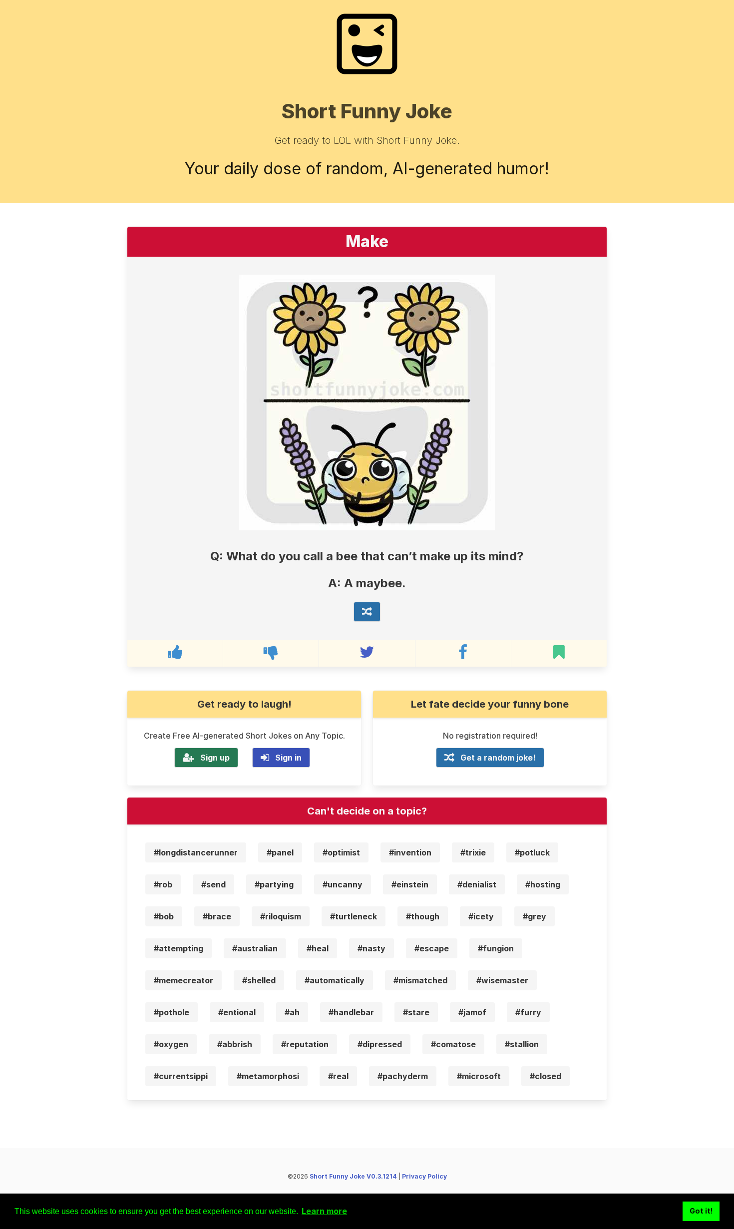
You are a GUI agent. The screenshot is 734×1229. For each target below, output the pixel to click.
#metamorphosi (268, 1076)
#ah (292, 1012)
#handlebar (351, 1012)
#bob (164, 916)
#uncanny (343, 884)
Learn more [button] (324, 1211)
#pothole (171, 1012)
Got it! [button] (701, 1211)
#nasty (371, 948)
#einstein (409, 884)
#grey (534, 916)
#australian (255, 948)
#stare (416, 1012)
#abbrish (234, 1044)
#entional (237, 1012)
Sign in (288, 758)
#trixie (473, 852)
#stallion (522, 1044)
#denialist (476, 884)
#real (338, 1076)
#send (213, 884)
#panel (280, 852)
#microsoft (479, 1076)
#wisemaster (502, 980)
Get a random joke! (498, 758)
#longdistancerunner (196, 852)
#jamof (472, 1012)
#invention (410, 852)
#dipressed (380, 1044)
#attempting (178, 948)
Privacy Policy (424, 1176)
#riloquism (280, 916)
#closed (545, 1076)
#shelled (259, 980)
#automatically (335, 980)
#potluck (532, 852)
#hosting (542, 884)
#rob (163, 884)
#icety (481, 916)
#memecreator (183, 980)
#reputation (305, 1044)
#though (422, 916)
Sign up (215, 758)
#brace (217, 916)
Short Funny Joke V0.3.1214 (353, 1176)
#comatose (453, 1044)
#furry (528, 1012)
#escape (431, 948)
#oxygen (171, 1044)
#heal (318, 948)
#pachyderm (402, 1076)
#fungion (496, 948)
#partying (274, 884)
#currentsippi (181, 1076)
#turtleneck (353, 916)
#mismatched (420, 980)
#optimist (341, 852)
